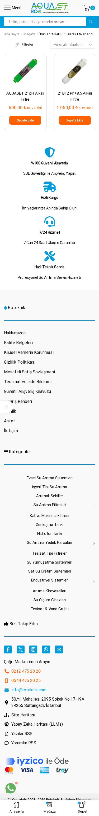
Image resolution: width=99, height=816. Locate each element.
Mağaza (29, 34)
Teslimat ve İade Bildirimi (27, 381)
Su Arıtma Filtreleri (50, 504)
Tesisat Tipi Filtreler (49, 553)
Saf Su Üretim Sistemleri (49, 571)
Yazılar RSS (21, 733)
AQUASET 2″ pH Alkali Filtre (25, 96)
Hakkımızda (15, 332)
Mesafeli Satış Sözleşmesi (29, 371)
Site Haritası (23, 714)
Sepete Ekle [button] (25, 120)
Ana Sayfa (12, 34)
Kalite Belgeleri (18, 342)
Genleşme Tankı (49, 524)
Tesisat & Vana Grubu (50, 609)
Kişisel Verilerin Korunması (29, 352)
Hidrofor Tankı (49, 533)
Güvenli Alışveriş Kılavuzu (27, 391)
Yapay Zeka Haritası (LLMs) (37, 724)
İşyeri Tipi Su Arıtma (49, 487)
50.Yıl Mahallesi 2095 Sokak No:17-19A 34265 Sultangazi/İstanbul (47, 702)
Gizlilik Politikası (19, 362)
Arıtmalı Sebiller (49, 495)
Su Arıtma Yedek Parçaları (49, 542)
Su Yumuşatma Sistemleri (49, 562)
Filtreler (27, 44)
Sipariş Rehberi (18, 401)
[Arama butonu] (90, 21)
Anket (9, 420)
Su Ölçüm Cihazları (50, 600)
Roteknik (16, 307)
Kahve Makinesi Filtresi (49, 515)
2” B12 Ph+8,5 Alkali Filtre (75, 96)
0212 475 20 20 (26, 671)
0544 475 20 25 (26, 680)
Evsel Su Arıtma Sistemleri (50, 478)
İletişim (11, 430)
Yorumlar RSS (23, 742)
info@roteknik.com (28, 689)
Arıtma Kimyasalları (49, 591)
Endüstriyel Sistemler (49, 580)
